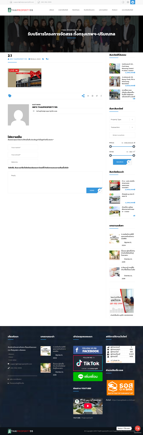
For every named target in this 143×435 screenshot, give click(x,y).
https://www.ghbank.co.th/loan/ (123, 400)
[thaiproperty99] (87, 350)
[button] (122, 119)
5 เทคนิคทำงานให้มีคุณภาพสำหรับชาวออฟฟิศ (127, 236)
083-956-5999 (46, 2)
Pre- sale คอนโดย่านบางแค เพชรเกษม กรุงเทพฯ (128, 184)
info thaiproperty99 (18, 59)
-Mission (11, 354)
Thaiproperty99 (87, 418)
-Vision (10, 357)
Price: (111, 142)
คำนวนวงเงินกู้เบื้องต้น (17, 383)
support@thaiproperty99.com (23, 2)
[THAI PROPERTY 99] (20, 7)
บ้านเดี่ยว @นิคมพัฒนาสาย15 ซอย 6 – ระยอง (128, 209)
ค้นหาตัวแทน (75, 10)
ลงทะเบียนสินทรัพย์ (127, 10)
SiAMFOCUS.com (116, 362)
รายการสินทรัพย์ (63, 10)
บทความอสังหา (103, 10)
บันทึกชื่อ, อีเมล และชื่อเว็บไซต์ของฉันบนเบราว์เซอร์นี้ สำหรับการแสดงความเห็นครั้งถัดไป (38, 168)
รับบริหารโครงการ (89, 10)
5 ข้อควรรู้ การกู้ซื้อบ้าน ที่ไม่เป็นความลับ (128, 268)
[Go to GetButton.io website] (137, 432)
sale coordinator (16, 379)
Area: (111, 151)
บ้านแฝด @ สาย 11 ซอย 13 (128, 195)
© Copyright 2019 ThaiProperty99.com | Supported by (103, 431)
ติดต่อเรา (114, 10)
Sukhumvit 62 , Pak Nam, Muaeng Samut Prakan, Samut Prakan (128, 68)
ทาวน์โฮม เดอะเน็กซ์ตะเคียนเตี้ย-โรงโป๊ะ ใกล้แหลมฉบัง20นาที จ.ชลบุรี (128, 93)
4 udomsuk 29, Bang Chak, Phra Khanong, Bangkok (128, 80)
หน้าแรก (51, 10)
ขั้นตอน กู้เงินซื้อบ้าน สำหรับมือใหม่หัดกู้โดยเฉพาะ (128, 253)
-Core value (12, 360)
